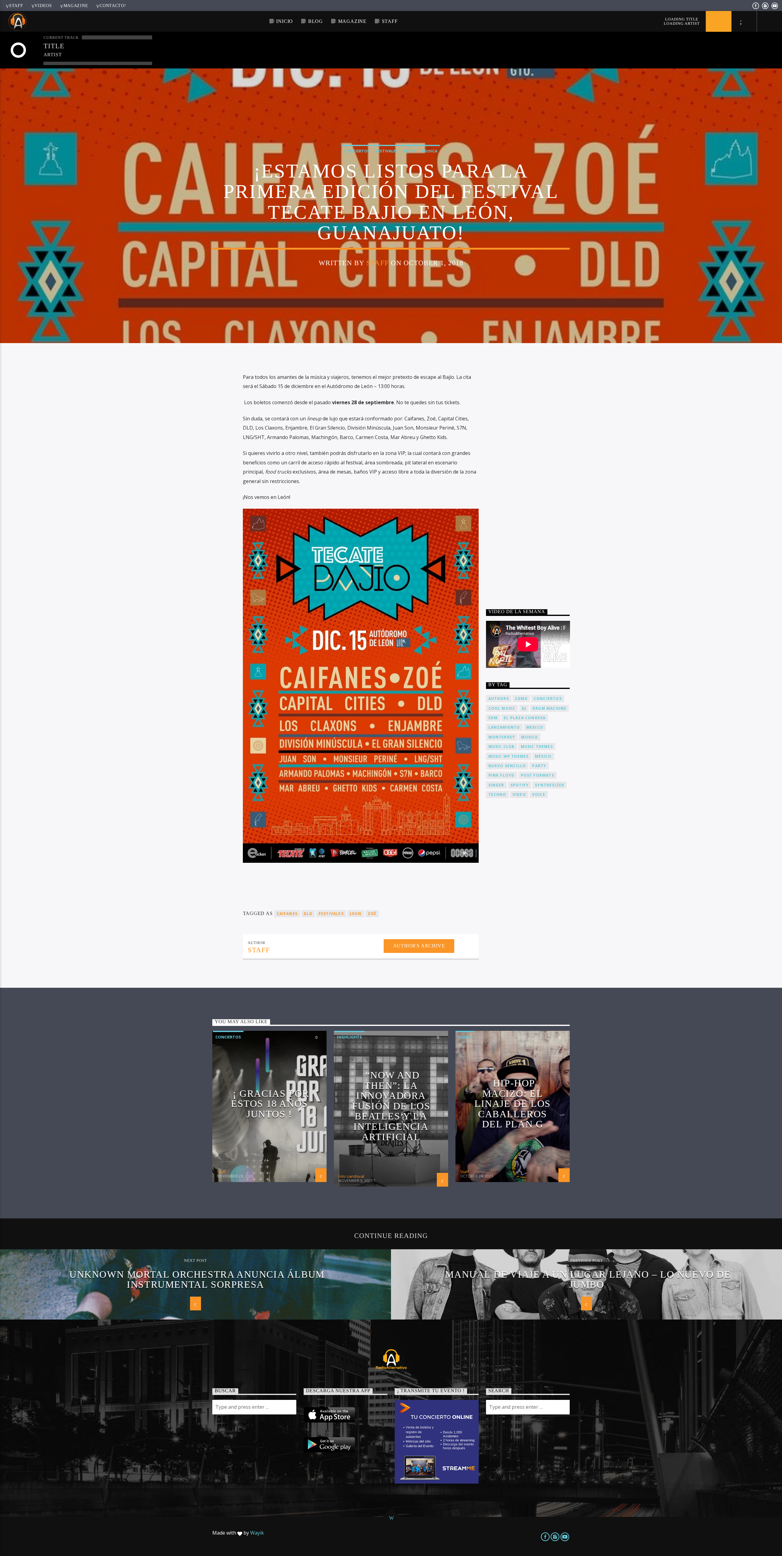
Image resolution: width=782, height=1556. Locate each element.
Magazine (76, 5)
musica (529, 737)
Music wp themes (508, 756)
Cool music (502, 708)
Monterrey (501, 737)
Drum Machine (549, 708)
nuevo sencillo (507, 765)
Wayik (257, 1532)
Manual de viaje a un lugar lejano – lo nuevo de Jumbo (588, 1279)
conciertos (548, 698)
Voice (538, 794)
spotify (519, 785)
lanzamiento (504, 727)
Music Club (501, 746)
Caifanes (287, 913)
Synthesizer (549, 785)
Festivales (386, 151)
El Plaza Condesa (525, 717)
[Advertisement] (532, 478)
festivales (331, 913)
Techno (497, 794)
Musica (429, 151)
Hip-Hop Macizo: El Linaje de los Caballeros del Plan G (512, 1103)
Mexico (534, 727)
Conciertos (357, 151)
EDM (493, 717)
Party (539, 765)
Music (410, 151)
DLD (308, 913)
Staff (16, 5)
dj (524, 708)
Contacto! (113, 5)
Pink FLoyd (501, 775)
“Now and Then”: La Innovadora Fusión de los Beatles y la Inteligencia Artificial (391, 1106)
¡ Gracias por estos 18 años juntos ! (270, 1103)
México (543, 756)
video (519, 794)
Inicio (284, 21)
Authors (498, 698)
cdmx (521, 698)
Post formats (537, 775)
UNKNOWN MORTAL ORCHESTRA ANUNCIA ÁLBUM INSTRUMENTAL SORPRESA (197, 1279)
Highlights (349, 1037)
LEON (356, 913)
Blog (315, 21)
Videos (43, 5)
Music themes (537, 746)
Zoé (372, 913)
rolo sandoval (351, 1176)
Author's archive (419, 945)
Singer (496, 785)
